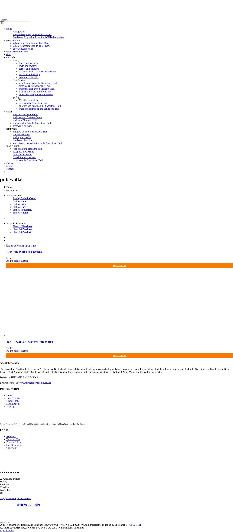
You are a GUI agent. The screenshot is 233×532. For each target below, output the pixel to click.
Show (22, 226)
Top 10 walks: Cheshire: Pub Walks (29, 341)
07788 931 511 (133, 524)
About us (11, 436)
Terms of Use (13, 439)
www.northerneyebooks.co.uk (35, 382)
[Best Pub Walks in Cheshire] (119, 245)
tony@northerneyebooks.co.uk (15, 498)
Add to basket (13, 260)
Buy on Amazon (119, 265)
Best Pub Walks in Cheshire (24, 252)
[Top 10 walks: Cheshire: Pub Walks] (119, 302)
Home (9, 395)
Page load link (7, 530)
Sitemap (10, 406)
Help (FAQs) (12, 398)
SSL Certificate (5, 522)
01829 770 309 (28, 505)
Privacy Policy (13, 442)
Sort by (24, 198)
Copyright (11, 448)
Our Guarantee (13, 445)
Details (24, 260)
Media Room (12, 403)
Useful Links (12, 401)
